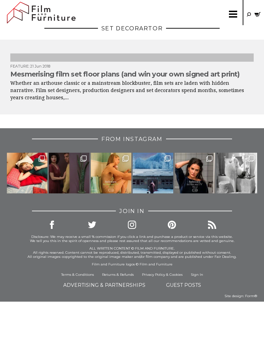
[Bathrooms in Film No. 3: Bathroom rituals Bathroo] (111, 173)
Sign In (197, 274)
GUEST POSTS (183, 285)
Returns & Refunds (118, 274)
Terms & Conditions (77, 274)
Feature (19, 66)
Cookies (176, 274)
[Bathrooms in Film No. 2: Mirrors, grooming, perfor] (195, 173)
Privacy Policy (153, 274)
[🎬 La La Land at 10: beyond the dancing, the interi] (27, 173)
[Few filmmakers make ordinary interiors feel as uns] (69, 173)
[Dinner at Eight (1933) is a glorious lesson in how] (237, 173)
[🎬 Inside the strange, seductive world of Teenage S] (153, 173)
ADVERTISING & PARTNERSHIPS (104, 285)
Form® (251, 296)
